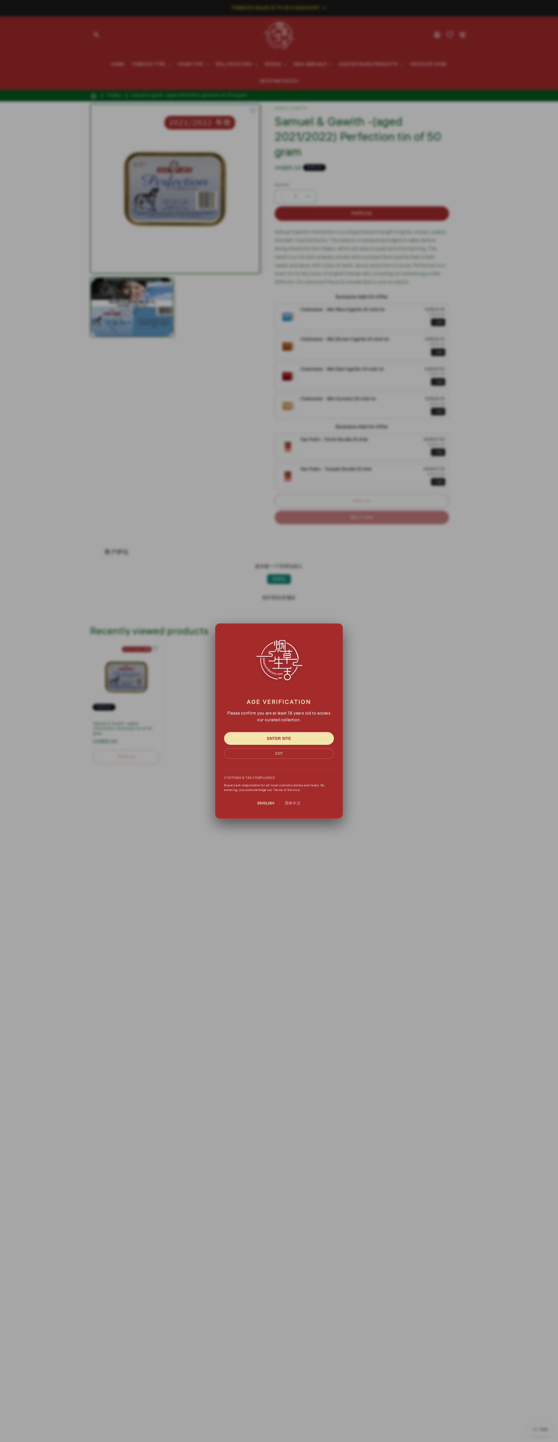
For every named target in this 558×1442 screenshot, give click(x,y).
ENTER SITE (279, 738)
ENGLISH (266, 803)
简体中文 (293, 803)
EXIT (279, 754)
